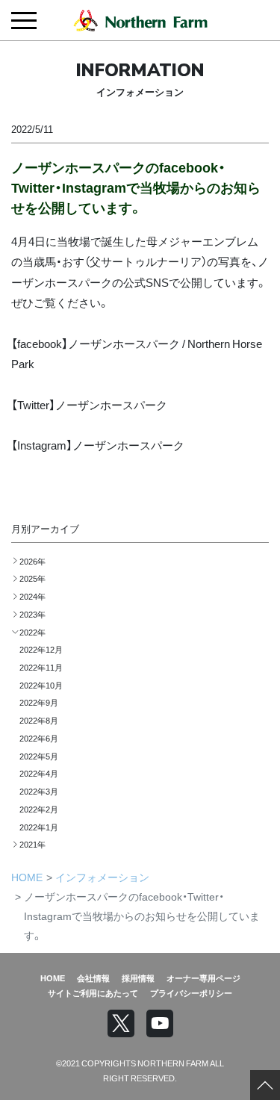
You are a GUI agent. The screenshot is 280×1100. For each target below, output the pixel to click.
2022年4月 (38, 773)
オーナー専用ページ (203, 978)
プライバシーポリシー (191, 992)
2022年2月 (38, 809)
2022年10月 (41, 685)
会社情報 (93, 978)
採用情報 (138, 978)
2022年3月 (38, 791)
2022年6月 (38, 738)
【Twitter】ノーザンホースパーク (89, 404)
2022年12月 (41, 649)
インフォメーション (102, 876)
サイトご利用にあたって (93, 992)
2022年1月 (38, 827)
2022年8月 (38, 720)
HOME (27, 876)
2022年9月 (38, 702)
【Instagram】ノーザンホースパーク (97, 444)
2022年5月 (38, 756)
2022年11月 (41, 667)
